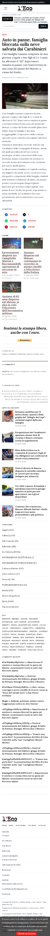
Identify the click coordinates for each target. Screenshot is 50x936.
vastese (38, 647)
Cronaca (5, 835)
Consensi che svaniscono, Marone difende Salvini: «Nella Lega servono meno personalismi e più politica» (31, 510)
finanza (21, 634)
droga (14, 634)
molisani (6, 640)
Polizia (5, 643)
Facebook (6, 894)
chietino (33, 631)
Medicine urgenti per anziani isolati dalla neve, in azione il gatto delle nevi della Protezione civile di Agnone (26, 399)
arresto (6, 625)
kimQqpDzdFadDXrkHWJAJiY (17, 759)
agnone (24, 619)
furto (39, 634)
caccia (43, 625)
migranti (40, 637)
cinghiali (43, 631)
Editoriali (6, 851)
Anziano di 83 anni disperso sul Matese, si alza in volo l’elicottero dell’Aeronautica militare (12, 305)
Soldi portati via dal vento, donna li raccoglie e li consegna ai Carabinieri (22, 392)
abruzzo (15, 619)
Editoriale (6, 546)
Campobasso (15, 628)
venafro (13, 650)
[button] (6, 8)
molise (36, 354)
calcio (5, 628)
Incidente (6, 637)
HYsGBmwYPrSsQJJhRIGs (15, 687)
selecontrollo (17, 647)
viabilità (22, 650)
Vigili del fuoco (35, 650)
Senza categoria (9, 596)
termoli (30, 647)
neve (42, 354)
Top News (32, 825)
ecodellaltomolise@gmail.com (14, 889)
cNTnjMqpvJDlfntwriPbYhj (15, 709)
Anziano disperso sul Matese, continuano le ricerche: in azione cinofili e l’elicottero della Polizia (33, 262)
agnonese (33, 619)
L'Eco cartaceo (9, 574)
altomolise (7, 622)
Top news (6, 607)
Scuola (5, 590)
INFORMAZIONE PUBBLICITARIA (17, 563)
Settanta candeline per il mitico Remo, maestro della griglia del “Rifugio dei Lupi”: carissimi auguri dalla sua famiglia (30, 417)
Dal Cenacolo (8, 541)
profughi (14, 643)
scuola (5, 647)
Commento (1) (8, 351)
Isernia (16, 637)
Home (4, 825)
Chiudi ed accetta (27, 933)
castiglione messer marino (15, 631)
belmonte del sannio (28, 625)
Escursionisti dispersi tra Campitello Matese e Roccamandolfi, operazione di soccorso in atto (11, 262)
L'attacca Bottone (10, 568)
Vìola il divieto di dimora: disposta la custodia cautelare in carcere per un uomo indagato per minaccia (30, 472)
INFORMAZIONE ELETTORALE (16, 557)
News (4, 34)
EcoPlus (42, 825)
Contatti (5, 875)
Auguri (5, 530)
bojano (5, 354)
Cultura (5, 535)
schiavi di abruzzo (35, 643)
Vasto (5, 650)
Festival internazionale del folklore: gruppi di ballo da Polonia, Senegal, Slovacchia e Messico (23, 679)
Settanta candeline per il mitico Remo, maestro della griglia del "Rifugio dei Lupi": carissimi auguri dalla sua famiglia (30, 20)
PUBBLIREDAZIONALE (12, 585)
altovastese (34, 622)
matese (30, 354)
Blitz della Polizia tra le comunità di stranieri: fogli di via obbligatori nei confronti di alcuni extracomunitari (31, 454)
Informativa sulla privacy (12, 884)
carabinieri (12, 354)
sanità (23, 643)
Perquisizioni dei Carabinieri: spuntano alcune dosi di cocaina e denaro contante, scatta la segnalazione (30, 436)
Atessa (14, 625)
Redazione (6, 870)
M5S (22, 637)
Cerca (43, 26)
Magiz (5, 701)
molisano (16, 640)
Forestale (31, 634)
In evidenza (7, 552)
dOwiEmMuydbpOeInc (13, 662)
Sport (4, 601)
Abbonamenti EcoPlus (11, 865)
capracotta (27, 628)
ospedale (39, 640)
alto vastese (20, 622)
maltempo (22, 354)
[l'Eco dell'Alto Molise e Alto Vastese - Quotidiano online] (25, 8)
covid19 (5, 634)
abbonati (6, 619)
